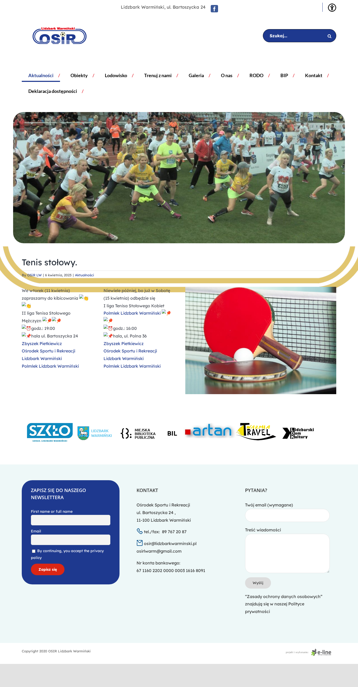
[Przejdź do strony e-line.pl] (310, 651)
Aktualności (84, 275)
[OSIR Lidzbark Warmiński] (56, 35)
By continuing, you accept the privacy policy (67, 554)
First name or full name (52, 511)
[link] (42, 343)
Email (36, 531)
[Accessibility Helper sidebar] (332, 7)
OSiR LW (34, 275)
